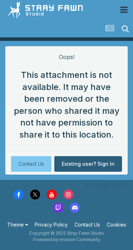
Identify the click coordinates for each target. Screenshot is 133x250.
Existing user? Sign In (88, 164)
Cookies (116, 225)
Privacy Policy (51, 225)
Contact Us (31, 164)
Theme (16, 225)
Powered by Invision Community (66, 239)
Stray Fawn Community (47, 10)
